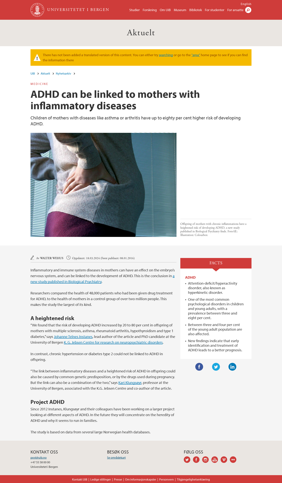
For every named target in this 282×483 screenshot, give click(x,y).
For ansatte (235, 10)
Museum (180, 10)
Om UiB (165, 10)
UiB (33, 73)
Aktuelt (141, 32)
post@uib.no (39, 457)
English (246, 4)
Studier (134, 10)
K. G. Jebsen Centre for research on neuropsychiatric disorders (113, 342)
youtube (216, 460)
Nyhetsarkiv (63, 73)
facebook (197, 460)
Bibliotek (195, 10)
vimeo (225, 460)
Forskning (150, 10)
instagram (206, 460)
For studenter (214, 10)
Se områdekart (116, 457)
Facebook (199, 367)
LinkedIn (232, 367)
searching (166, 55)
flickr (234, 460)
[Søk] (248, 10)
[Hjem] (38, 10)
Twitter (216, 367)
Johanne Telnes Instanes (73, 336)
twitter (188, 460)
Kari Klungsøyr (129, 382)
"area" (195, 55)
